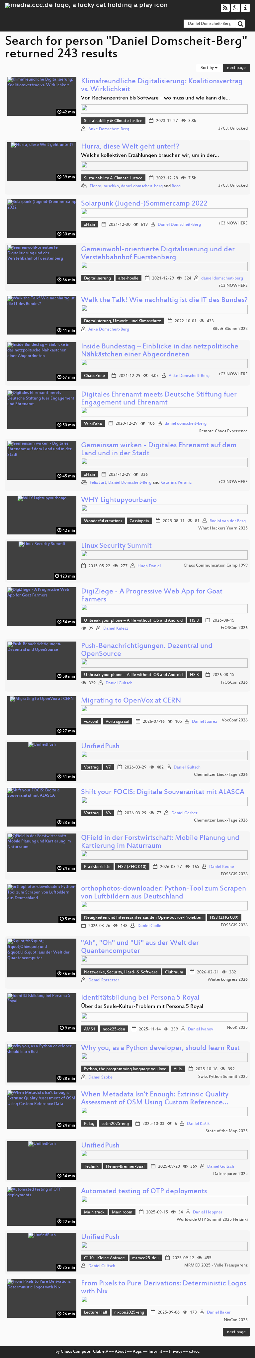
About (120, 1351)
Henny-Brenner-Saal (125, 1166)
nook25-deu (114, 1029)
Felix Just (98, 482)
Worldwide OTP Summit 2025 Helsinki (212, 1219)
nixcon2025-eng (129, 1312)
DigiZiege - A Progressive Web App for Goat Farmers (151, 596)
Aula (178, 1069)
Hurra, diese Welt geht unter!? (130, 147)
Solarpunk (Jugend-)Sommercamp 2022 (144, 204)
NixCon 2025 (236, 1320)
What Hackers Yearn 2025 (223, 528)
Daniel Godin (149, 926)
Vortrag (91, 767)
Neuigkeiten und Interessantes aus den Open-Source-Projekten (143, 917)
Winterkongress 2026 (228, 979)
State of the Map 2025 (227, 1131)
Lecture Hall (95, 1312)
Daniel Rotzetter (103, 980)
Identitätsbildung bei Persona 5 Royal (140, 998)
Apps (137, 1351)
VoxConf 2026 (235, 720)
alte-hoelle (128, 278)
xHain (89, 224)
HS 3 (194, 620)
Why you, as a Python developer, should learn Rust (160, 1048)
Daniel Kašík (198, 1124)
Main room (122, 1212)
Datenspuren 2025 (230, 1174)
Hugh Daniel (149, 566)
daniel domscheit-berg (142, 186)
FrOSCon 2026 (234, 628)
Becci (176, 186)
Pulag (89, 1124)
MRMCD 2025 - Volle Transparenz (216, 1265)
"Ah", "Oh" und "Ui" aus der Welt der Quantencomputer (140, 947)
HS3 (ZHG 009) (224, 917)
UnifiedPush (100, 747)
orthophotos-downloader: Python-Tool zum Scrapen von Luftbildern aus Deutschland (163, 893)
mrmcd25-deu (145, 1258)
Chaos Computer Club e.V (84, 1351)
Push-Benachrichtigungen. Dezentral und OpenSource (146, 650)
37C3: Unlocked (233, 128)
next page (236, 68)
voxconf (91, 721)
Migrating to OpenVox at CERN (131, 701)
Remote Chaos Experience (223, 431)
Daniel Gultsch (119, 683)
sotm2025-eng (115, 1124)
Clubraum (174, 972)
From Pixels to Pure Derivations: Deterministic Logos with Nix (163, 1288)
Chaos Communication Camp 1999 (216, 565)
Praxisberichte (97, 867)
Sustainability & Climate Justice (113, 121)
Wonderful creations (103, 521)
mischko (111, 186)
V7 (108, 767)
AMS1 (89, 1029)
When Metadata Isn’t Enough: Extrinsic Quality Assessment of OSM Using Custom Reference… (154, 1099)
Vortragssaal (117, 721)
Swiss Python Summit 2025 (223, 1077)
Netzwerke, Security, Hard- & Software (121, 972)
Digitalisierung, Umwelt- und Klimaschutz (122, 321)
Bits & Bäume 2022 (230, 329)
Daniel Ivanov (200, 1029)
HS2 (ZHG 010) (132, 867)
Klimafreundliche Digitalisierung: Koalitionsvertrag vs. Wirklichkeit (162, 86)
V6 (108, 813)
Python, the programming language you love (125, 1069)
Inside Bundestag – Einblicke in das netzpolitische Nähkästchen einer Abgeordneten (159, 351)
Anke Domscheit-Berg (108, 129)
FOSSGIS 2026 (234, 874)
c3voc (194, 1351)
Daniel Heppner (207, 1212)
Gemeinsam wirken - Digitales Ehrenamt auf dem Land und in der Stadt (158, 450)
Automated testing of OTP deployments (144, 1192)
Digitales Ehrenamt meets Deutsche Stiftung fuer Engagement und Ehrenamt (159, 399)
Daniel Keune (221, 867)
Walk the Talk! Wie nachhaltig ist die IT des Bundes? (164, 300)
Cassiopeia (139, 521)
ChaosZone (94, 376)
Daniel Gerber (184, 813)
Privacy (175, 1351)
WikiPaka (93, 423)
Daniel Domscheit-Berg (179, 224)
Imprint (155, 1351)
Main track (94, 1212)
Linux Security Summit (116, 546)
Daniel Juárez (204, 721)
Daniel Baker (219, 1312)
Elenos (96, 186)
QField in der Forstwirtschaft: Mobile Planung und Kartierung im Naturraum (160, 842)
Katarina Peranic (176, 482)
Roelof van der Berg (228, 521)
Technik (91, 1166)
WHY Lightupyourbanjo (119, 500)
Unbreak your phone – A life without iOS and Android (133, 620)
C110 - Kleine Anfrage (104, 1258)
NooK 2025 (237, 1027)
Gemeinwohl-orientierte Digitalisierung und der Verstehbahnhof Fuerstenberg (158, 254)
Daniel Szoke (100, 1077)
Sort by (208, 68)
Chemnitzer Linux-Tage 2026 (221, 774)
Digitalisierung (97, 278)
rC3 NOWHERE (233, 223)
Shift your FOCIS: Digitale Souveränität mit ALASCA (162, 792)
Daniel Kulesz (115, 628)
